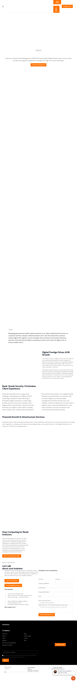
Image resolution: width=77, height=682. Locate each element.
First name (40, 579)
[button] (74, 6)
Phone (39, 596)
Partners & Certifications (9, 643)
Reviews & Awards (7, 645)
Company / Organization (43, 583)
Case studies (27, 636)
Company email (41, 587)
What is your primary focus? (44, 600)
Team (3, 638)
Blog (25, 634)
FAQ (25, 640)
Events (26, 638)
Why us (4, 636)
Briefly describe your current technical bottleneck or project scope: (53, 605)
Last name (57, 579)
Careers (4, 640)
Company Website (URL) (43, 592)
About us (4, 634)
